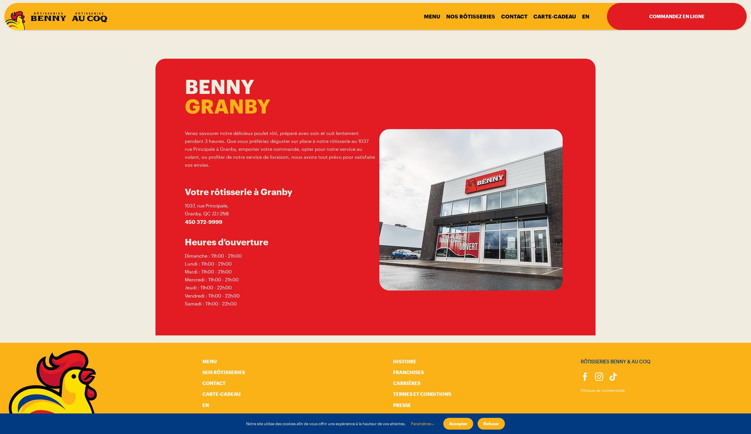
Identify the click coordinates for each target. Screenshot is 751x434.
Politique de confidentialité (603, 390)
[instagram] (599, 377)
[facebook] (585, 377)
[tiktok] (613, 377)
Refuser (491, 423)
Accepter (458, 423)
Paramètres (421, 423)
